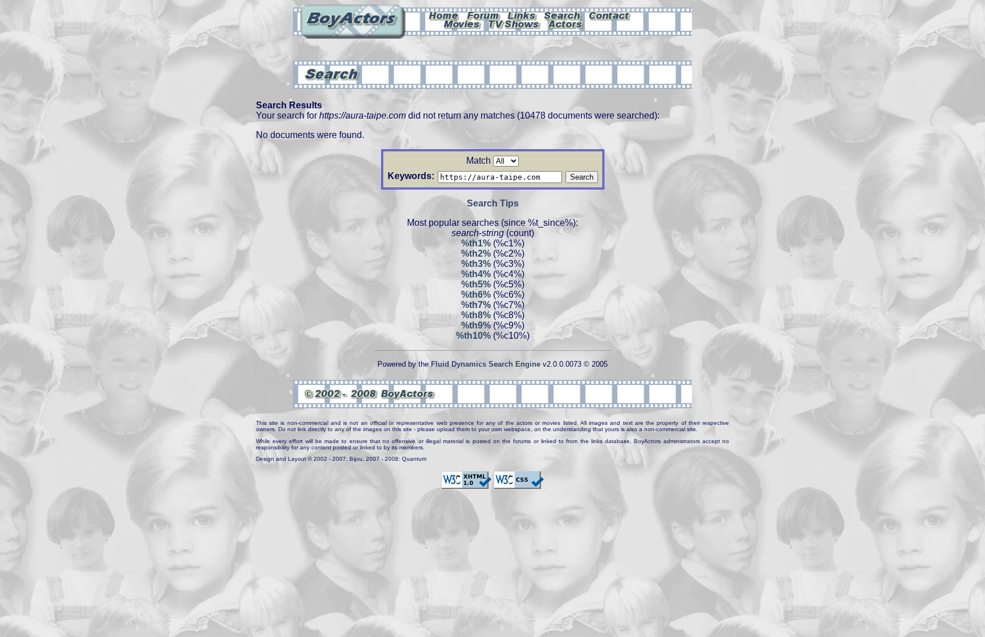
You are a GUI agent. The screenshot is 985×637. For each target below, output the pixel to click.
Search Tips (493, 203)
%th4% (476, 274)
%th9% (476, 325)
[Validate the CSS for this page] (519, 483)
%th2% (476, 253)
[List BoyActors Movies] (462, 23)
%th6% (476, 294)
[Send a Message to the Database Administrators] (610, 15)
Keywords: (411, 176)
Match (478, 160)
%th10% (473, 335)
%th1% (476, 243)
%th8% (476, 315)
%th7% (476, 305)
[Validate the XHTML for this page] (466, 483)
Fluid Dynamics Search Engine (485, 364)
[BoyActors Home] (443, 15)
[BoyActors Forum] (483, 15)
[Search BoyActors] (563, 15)
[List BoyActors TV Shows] (514, 23)
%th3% (476, 264)
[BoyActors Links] (522, 15)
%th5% (476, 284)
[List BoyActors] (566, 23)
